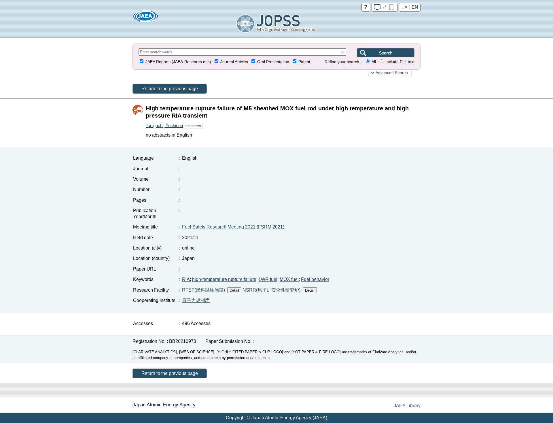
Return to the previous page (169, 88)
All (374, 62)
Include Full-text (399, 62)
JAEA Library (407, 405)
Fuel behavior (315, 279)
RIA (186, 279)
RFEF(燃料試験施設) (203, 290)
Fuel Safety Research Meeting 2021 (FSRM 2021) (233, 226)
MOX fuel (289, 279)
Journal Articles (234, 62)
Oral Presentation (273, 62)
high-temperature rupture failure (224, 279)
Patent (304, 62)
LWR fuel (268, 279)
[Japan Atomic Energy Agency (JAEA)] (145, 18)
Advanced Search (392, 73)
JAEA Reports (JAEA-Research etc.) (178, 62)
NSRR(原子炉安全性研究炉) (271, 290)
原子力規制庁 (196, 300)
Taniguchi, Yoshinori (164, 125)
